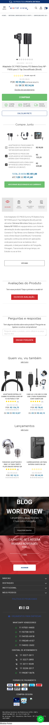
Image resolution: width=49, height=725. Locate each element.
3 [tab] (21, 59)
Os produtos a (26, 2)
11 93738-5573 (26, 632)
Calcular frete (24, 113)
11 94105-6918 (26, 636)
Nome (24, 547)
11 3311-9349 (26, 664)
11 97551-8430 (26, 627)
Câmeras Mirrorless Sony (22, 223)
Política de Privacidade (24, 599)
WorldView (20, 63)
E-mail (24, 555)
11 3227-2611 (26, 655)
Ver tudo (24, 362)
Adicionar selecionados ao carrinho (24, 184)
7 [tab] (30, 59)
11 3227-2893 (26, 659)
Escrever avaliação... (24, 297)
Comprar (24, 97)
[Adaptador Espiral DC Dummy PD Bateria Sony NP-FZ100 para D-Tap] (12, 380)
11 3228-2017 (26, 668)
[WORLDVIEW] (4, 16)
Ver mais (24, 263)
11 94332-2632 (26, 645)
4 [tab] (23, 59)
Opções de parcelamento (25, 90)
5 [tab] (25, 59)
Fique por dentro (24, 530)
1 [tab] (17, 59)
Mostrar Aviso (6, 723)
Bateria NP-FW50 (11, 226)
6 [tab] (27, 59)
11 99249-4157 (26, 641)
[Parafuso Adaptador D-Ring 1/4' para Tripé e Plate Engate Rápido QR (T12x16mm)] (12, 448)
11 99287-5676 (26, 673)
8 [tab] (32, 59)
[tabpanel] (24, 41)
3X (20, 85)
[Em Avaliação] (17, 702)
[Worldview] (18, 8)
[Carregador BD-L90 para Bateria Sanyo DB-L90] (36, 448)
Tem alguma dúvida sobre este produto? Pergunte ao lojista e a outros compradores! (24, 326)
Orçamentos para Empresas (26, 616)
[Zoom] (24, 41)
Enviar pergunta (24, 340)
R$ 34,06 (29, 85)
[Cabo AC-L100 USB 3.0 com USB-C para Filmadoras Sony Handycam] (36, 380)
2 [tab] (19, 59)
